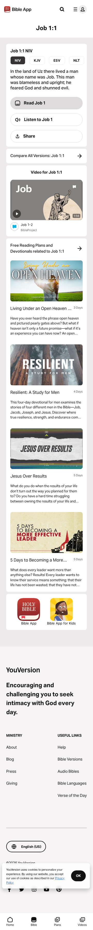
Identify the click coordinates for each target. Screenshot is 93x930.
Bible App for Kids (61, 623)
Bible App (28, 623)
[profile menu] (79, 9)
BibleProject (29, 230)
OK (78, 876)
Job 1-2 (31, 224)
